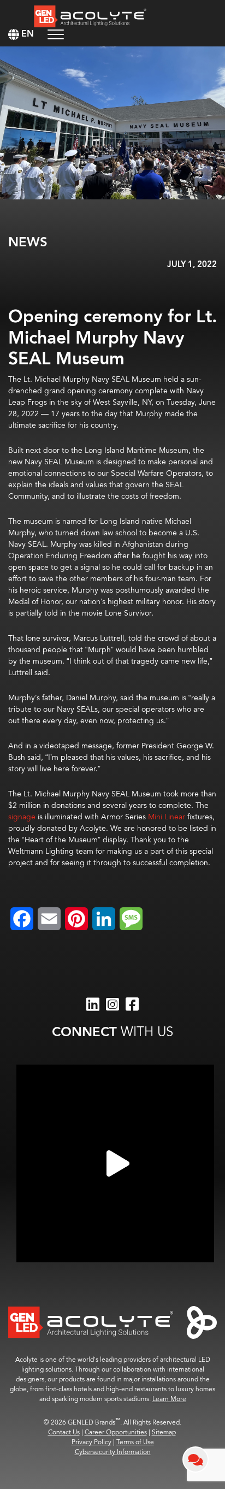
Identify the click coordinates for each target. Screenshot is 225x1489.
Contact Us (64, 1432)
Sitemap (164, 1432)
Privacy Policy (91, 1442)
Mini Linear (166, 817)
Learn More (169, 1399)
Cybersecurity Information (113, 1452)
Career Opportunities (116, 1432)
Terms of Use (135, 1442)
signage (21, 817)
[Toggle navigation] (56, 34)
